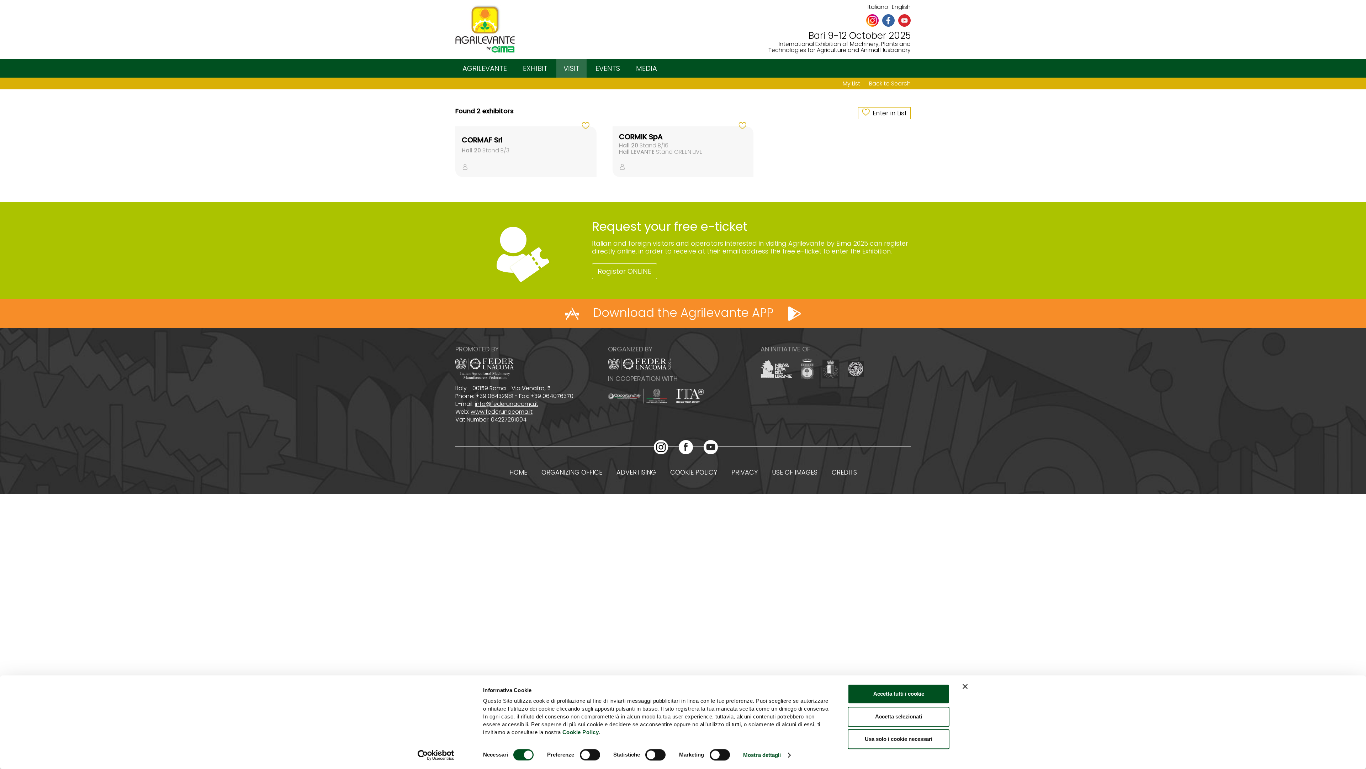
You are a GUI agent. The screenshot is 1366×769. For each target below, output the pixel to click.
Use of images (794, 472)
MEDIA (646, 68)
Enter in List (890, 113)
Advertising (636, 472)
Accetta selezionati (898, 716)
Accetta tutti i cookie (898, 694)
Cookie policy (693, 472)
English (901, 7)
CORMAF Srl (482, 140)
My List (851, 83)
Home (518, 472)
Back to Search (890, 83)
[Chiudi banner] (965, 686)
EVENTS (607, 68)
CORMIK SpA (641, 137)
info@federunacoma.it (506, 404)
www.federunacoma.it (502, 412)
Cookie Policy (580, 732)
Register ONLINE (624, 271)
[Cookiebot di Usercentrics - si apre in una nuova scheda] (436, 755)
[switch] (590, 754)
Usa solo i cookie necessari (898, 739)
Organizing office (571, 472)
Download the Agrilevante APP (683, 312)
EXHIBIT (535, 68)
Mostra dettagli (762, 755)
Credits (844, 472)
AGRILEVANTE (484, 68)
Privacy (744, 472)
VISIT (571, 68)
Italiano (878, 7)
